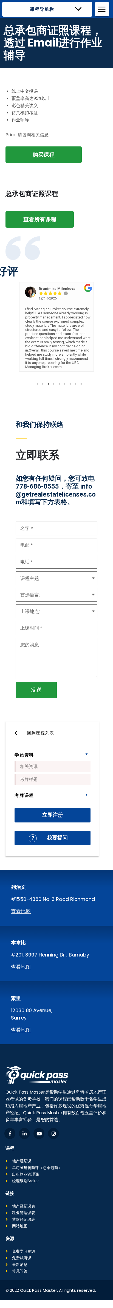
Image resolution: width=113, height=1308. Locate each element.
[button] (47, 9)
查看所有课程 (39, 219)
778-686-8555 (37, 486)
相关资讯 (29, 766)
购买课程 (44, 155)
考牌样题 (29, 779)
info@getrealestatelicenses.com (56, 494)
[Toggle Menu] (102, 9)
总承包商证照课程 (31, 193)
